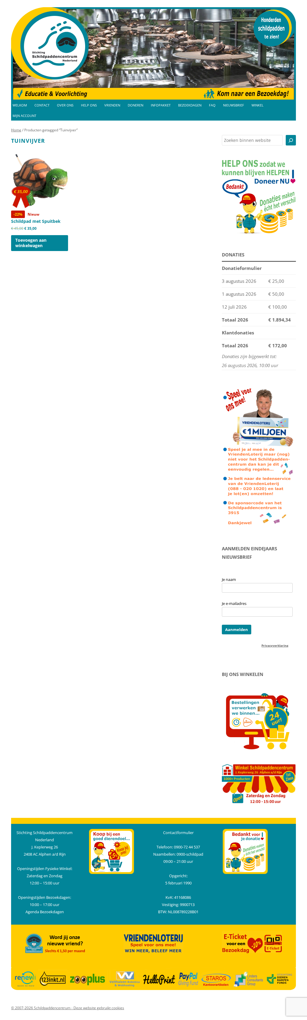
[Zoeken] (291, 140)
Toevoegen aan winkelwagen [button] (30, 242)
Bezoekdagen (189, 105)
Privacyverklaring (274, 645)
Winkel (258, 105)
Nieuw (36, 221)
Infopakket (161, 105)
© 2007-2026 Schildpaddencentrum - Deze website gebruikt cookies (67, 1007)
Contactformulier (178, 832)
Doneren (135, 105)
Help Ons (89, 105)
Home (16, 130)
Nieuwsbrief (233, 105)
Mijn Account (24, 116)
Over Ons (65, 105)
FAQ (212, 105)
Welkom (20, 105)
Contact (41, 105)
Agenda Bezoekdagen (44, 911)
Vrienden (112, 105)
